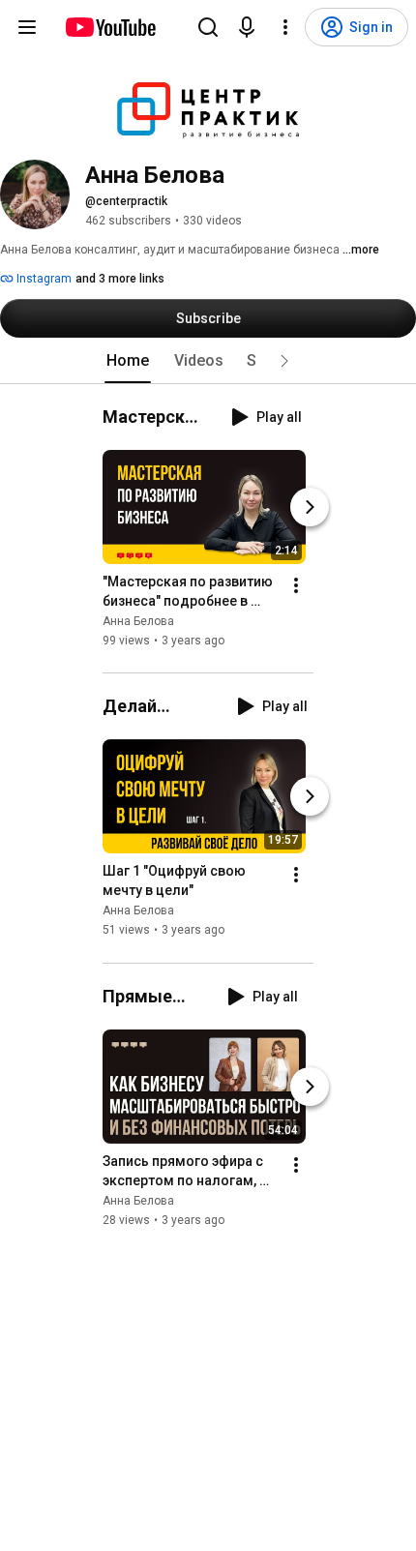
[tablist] (208, 361)
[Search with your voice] (246, 27)
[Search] (208, 27)
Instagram (43, 278)
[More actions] (296, 585)
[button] (284, 361)
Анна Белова (138, 621)
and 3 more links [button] (119, 278)
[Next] (309, 507)
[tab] (127, 361)
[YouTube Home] (109, 27)
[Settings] (285, 27)
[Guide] (27, 27)
